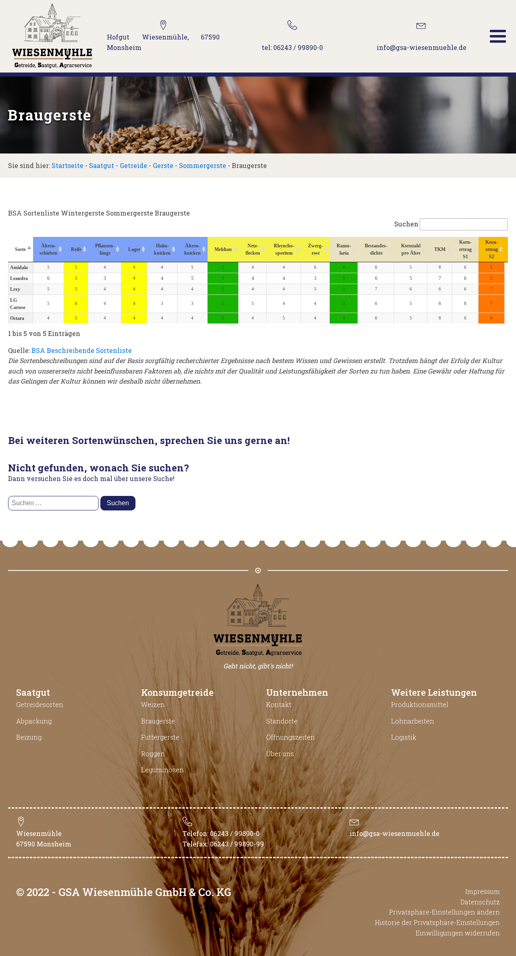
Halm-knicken (162, 249)
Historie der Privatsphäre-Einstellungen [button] (437, 922)
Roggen (153, 753)
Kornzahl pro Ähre (410, 249)
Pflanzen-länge (104, 249)
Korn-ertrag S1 (465, 249)
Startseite (67, 165)
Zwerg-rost (315, 249)
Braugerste (158, 721)
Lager (134, 249)
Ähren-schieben (48, 249)
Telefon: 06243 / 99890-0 (221, 833)
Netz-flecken (253, 249)
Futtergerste (160, 737)
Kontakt (278, 704)
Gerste (163, 165)
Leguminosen (162, 769)
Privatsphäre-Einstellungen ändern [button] (444, 912)
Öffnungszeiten (290, 737)
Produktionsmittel (419, 704)
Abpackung (34, 721)
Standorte (282, 721)
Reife (76, 249)
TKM (439, 249)
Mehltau (223, 249)
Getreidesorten (39, 704)
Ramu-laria (344, 249)
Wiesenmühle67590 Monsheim (43, 838)
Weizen (153, 704)
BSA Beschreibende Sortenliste (81, 350)
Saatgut (101, 165)
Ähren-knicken (192, 249)
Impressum (482, 891)
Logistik (403, 737)
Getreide (133, 165)
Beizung (29, 737)
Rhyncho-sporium (284, 249)
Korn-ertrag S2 (491, 249)
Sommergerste (202, 165)
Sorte (20, 249)
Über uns (280, 753)
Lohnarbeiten (412, 721)
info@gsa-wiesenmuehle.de (394, 833)
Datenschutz (480, 902)
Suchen (406, 224)
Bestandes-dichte (376, 249)
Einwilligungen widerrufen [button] (458, 933)
